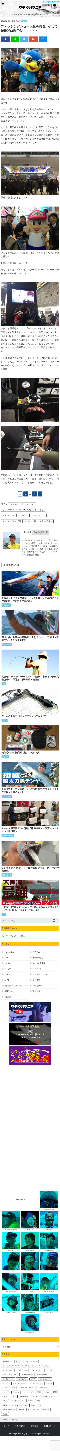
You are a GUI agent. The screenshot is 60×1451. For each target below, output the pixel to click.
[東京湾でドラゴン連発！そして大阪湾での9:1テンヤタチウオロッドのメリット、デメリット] (30, 774)
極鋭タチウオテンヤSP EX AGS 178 (15, 1405)
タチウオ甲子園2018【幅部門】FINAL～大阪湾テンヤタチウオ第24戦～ (30, 830)
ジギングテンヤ (36, 1370)
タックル (8, 969)
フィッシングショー (41, 974)
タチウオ (49, 1370)
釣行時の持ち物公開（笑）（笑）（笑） (22, 752)
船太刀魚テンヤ (33, 1409)
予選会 (55, 1392)
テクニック (6, 605)
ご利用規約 (20, 1426)
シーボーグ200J (21, 1370)
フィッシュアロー (38, 515)
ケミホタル (13, 504)
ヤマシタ (16, 1392)
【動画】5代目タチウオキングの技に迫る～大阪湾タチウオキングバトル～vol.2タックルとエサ (30, 908)
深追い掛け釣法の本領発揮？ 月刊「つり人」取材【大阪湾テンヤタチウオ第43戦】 (30, 638)
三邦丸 (39, 1392)
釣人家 (5, 1414)
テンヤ (24, 21)
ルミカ (27, 521)
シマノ (46, 1366)
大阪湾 (13, 1396)
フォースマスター (9, 1387)
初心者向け (37, 980)
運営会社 (34, 1426)
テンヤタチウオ (8, 515)
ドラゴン (6, 1383)
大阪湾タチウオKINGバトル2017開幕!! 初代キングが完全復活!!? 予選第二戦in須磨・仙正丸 (30, 678)
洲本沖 (33, 1405)
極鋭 (35, 521)
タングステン (22, 1379)
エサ (3, 684)
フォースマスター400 (26, 1387)
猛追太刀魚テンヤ (9, 1409)
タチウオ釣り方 (8, 1379)
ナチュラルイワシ (35, 1383)
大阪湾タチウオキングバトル (16, 986)
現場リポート (6, 644)
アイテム (5, 757)
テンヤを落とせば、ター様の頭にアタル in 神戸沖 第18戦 (30, 869)
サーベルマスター (28, 504)
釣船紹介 (8, 997)
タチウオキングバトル (10, 1374)
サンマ (18, 1361)
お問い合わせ (50, 1426)
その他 (7, 963)
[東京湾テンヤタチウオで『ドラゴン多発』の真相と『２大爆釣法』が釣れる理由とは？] (30, 583)
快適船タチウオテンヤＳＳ (29, 1396)
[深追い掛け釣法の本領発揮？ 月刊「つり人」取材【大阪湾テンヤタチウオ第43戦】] (30, 622)
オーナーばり (6, 796)
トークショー (23, 515)
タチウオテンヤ (27, 1374)
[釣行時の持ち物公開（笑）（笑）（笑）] (30, 737)
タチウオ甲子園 (7, 835)
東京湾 (30, 1401)
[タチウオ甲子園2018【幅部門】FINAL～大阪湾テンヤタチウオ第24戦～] (30, 813)
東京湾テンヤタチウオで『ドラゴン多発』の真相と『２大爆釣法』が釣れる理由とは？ (30, 599)
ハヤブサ (49, 1383)
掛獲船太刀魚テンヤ (50, 1396)
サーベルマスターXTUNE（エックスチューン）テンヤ (23, 510)
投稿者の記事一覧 (40, 532)
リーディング (28, 1392)
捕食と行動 (37, 986)
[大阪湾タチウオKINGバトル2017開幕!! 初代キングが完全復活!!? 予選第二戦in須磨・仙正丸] (30, 662)
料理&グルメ (9, 991)
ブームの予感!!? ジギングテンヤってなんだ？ (24, 716)
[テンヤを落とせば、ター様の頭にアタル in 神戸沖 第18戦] (30, 853)
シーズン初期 (7, 1370)
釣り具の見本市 (46, 521)
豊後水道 (46, 1409)
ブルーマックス (43, 1387)
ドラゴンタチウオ (19, 1383)
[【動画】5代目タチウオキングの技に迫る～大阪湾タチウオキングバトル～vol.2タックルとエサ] (30, 892)
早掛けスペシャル (17, 1401)
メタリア (6, 1392)
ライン (7, 980)
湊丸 (41, 1405)
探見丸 (5, 1401)
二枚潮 (5, 1396)
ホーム (6, 1426)
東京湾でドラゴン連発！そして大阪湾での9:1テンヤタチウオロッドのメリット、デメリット (30, 790)
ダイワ (33, 1379)
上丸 (47, 1392)
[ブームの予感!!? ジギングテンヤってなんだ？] (30, 701)
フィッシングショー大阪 (12, 521)
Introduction (9, 952)
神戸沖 (21, 1409)
